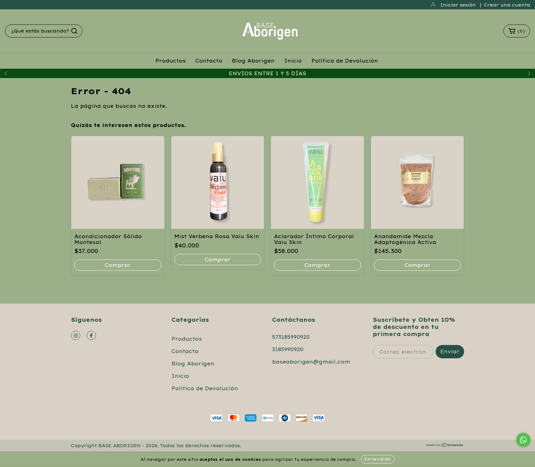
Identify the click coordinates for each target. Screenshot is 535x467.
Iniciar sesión (458, 5)
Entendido (377, 459)
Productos (170, 61)
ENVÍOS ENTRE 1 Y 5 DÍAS (267, 73)
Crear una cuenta (507, 5)
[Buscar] (74, 31)
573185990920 (291, 337)
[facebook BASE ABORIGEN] (91, 335)
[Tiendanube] (444, 445)
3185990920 (287, 349)
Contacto (208, 61)
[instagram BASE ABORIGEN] (75, 335)
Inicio (293, 61)
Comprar (118, 265)
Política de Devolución (344, 61)
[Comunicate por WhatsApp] (523, 440)
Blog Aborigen (253, 61)
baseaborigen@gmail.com (311, 362)
